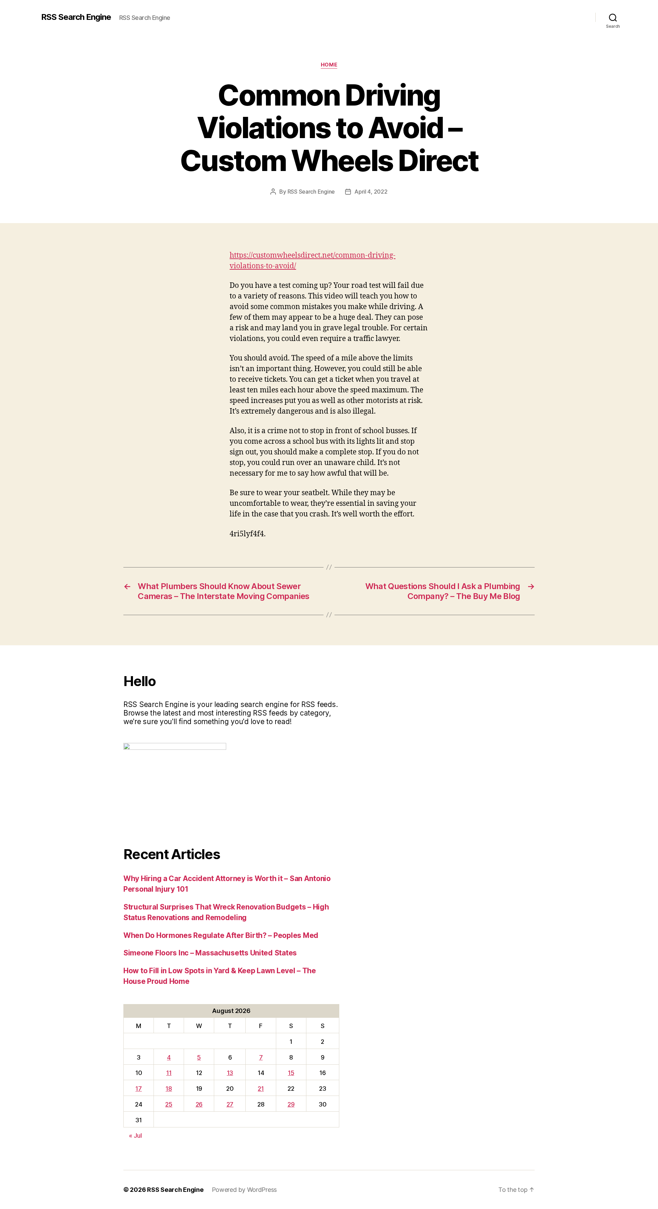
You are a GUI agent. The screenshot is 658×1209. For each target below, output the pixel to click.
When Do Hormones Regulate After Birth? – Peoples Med (220, 935)
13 (230, 1072)
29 (291, 1104)
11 (168, 1072)
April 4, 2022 (371, 191)
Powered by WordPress (244, 1189)
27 (230, 1104)
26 (199, 1104)
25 (168, 1104)
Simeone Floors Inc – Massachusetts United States (210, 953)
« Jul (135, 1135)
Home (329, 65)
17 (138, 1088)
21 (261, 1088)
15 (291, 1072)
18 (169, 1088)
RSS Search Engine (76, 17)
